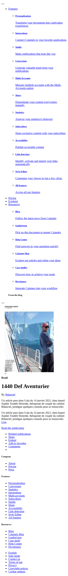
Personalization (16, 483)
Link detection (16, 511)
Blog (11, 531)
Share (11, 505)
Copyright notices (18, 568)
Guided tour (15, 537)
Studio (12, 501)
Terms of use (15, 562)
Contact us (14, 559)
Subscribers (14, 498)
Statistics (13, 489)
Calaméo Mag (16, 534)
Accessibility (15, 508)
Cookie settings (16, 571)
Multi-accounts (16, 495)
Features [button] (13, 8)
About (11, 463)
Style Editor (14, 514)
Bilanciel (10, 394)
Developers (14, 546)
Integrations (14, 492)
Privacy (12, 565)
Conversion (14, 486)
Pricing (12, 198)
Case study (14, 540)
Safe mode (14, 555)
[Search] (2, 302)
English (12, 552)
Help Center (15, 543)
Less (3, 422)
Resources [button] (14, 204)
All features (14, 517)
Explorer (13, 201)
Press (11, 469)
